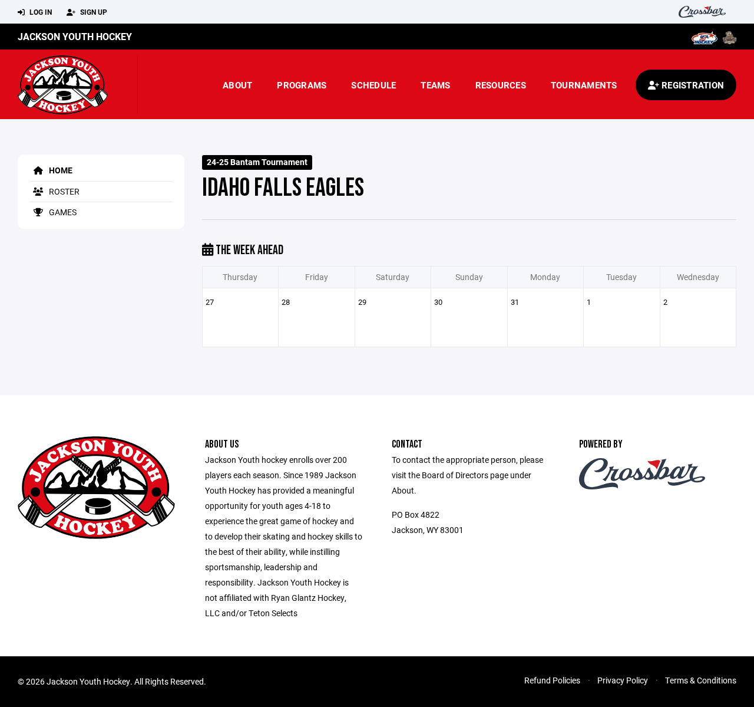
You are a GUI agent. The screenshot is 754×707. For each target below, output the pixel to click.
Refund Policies (552, 680)
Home (59, 170)
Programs (301, 85)
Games (62, 212)
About (237, 85)
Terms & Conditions (700, 680)
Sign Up (92, 12)
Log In (40, 12)
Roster (63, 191)
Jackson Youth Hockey (75, 36)
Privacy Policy (622, 680)
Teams (435, 85)
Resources (500, 85)
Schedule (373, 85)
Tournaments (584, 85)
